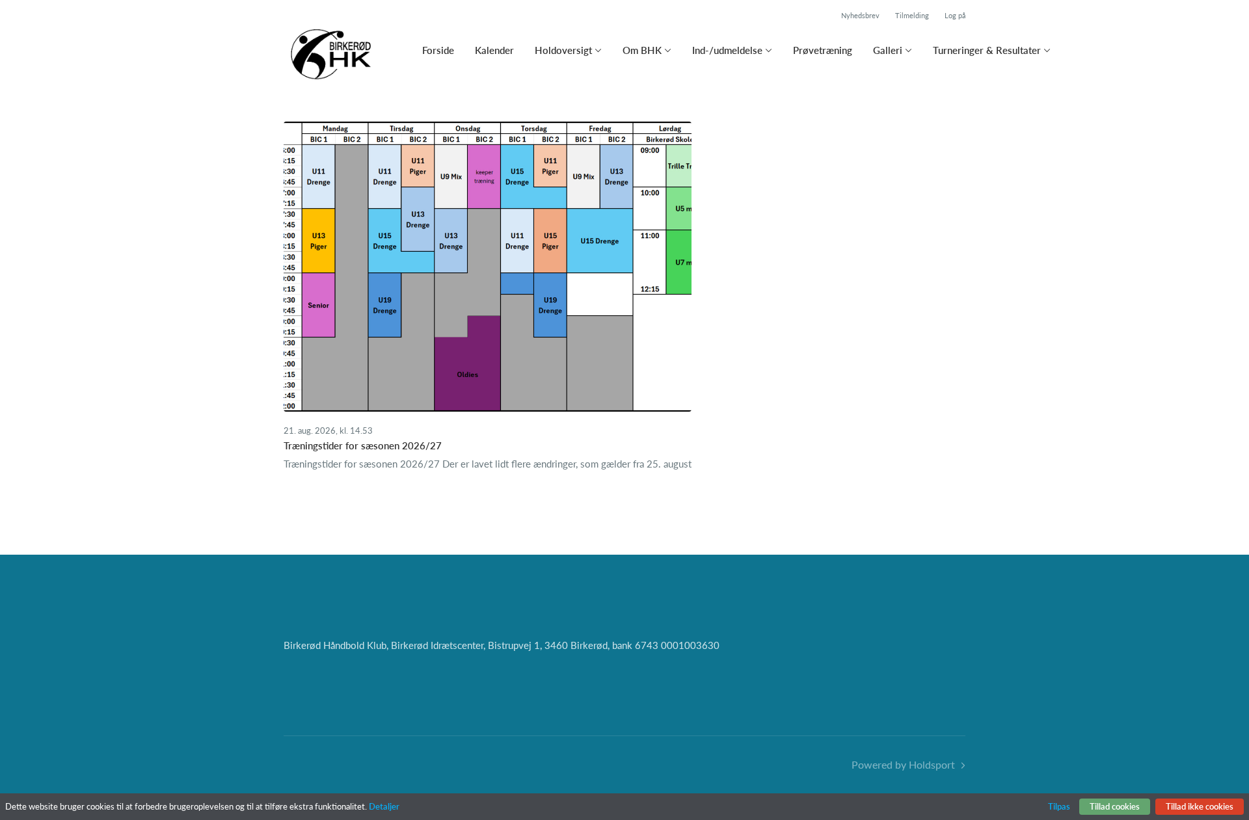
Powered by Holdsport (903, 764)
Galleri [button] (887, 50)
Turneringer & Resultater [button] (987, 50)
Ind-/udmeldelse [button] (727, 50)
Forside (438, 50)
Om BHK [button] (642, 50)
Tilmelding (912, 15)
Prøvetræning (822, 50)
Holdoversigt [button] (563, 50)
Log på (955, 15)
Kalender (494, 50)
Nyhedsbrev (860, 15)
